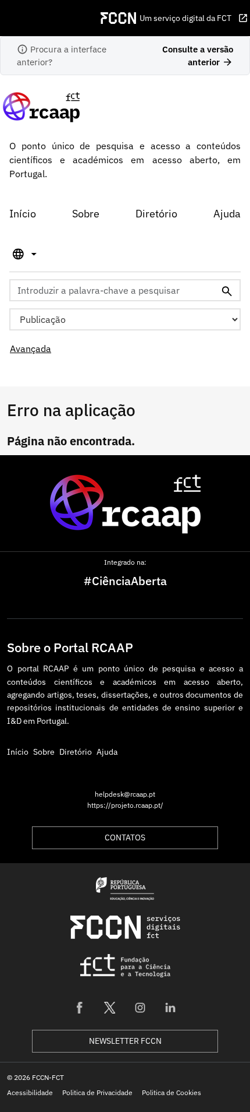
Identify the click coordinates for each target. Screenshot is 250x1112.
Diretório (156, 213)
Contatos (125, 837)
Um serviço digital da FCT (194, 18)
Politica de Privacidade (97, 1092)
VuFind (20, 106)
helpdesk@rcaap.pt (125, 793)
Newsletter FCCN (125, 1041)
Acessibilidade (30, 1092)
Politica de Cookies (171, 1092)
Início (22, 213)
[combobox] (125, 290)
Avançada (30, 348)
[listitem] (79, 1007)
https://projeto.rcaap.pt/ (125, 805)
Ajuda (227, 213)
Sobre (85, 213)
